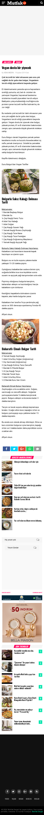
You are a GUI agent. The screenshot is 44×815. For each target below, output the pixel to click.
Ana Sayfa (8, 62)
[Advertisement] (22, 31)
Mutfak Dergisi (37, 812)
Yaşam (18, 62)
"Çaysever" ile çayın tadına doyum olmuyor (24, 663)
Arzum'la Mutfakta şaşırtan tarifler (24, 675)
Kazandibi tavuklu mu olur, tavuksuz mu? (24, 651)
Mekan (21, 799)
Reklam (36, 799)
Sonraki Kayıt (37, 592)
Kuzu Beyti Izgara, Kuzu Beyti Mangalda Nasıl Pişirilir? (25, 698)
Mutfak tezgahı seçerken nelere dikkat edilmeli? (24, 687)
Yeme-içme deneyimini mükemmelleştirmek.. (22, 722)
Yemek (7, 799)
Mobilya (29, 799)
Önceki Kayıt (6, 592)
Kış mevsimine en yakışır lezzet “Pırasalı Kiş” (23, 710)
